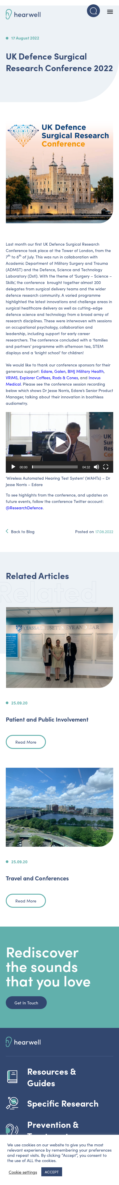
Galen (60, 371)
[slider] (55, 466)
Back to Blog (23, 531)
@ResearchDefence (24, 507)
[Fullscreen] (106, 467)
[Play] (13, 467)
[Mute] (96, 467)
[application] (59, 442)
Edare (46, 371)
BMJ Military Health (86, 371)
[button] (110, 11)
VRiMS (12, 377)
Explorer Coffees (35, 377)
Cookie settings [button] (23, 1172)
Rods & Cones (65, 377)
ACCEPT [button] (52, 1172)
